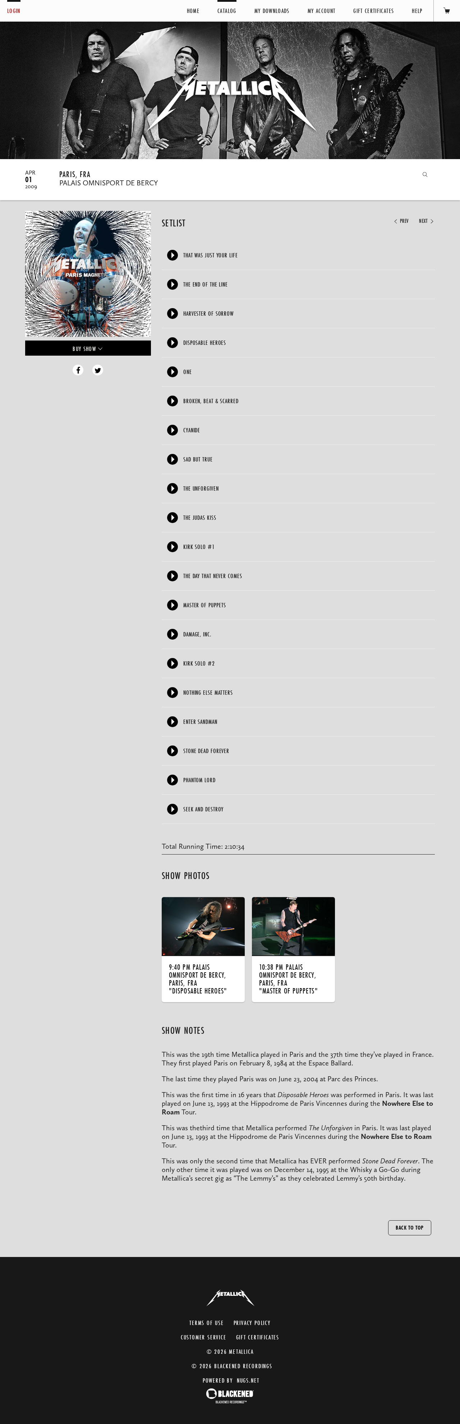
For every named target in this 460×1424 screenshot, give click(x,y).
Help (417, 10)
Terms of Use (206, 1323)
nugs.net (248, 1380)
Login (13, 10)
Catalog (226, 10)
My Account (322, 10)
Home (193, 10)
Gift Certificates (373, 10)
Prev (403, 221)
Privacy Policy (252, 1323)
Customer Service (203, 1337)
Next (424, 221)
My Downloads (272, 10)
